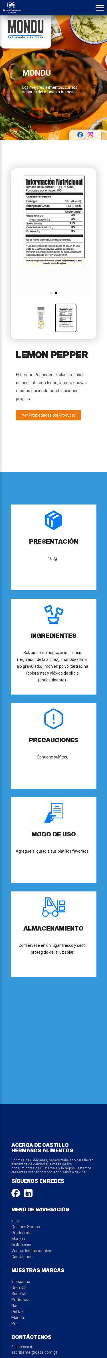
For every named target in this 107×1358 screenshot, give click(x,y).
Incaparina (20, 1281)
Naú (15, 1305)
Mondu (17, 1317)
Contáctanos (23, 1256)
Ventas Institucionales (31, 1250)
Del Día (17, 1311)
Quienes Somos (25, 1226)
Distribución (22, 1244)
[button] (51, 293)
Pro (14, 1323)
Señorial (18, 1293)
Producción (21, 1232)
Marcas (18, 1238)
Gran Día (19, 1287)
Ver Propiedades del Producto (48, 415)
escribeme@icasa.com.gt (34, 1352)
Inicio (16, 1220)
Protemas (20, 1299)
